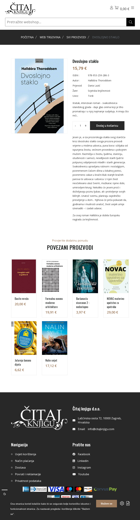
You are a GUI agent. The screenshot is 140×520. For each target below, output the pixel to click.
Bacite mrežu (22, 299)
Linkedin (83, 461)
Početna (27, 37)
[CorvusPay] (105, 489)
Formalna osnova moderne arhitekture (54, 303)
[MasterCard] (69, 489)
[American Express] (25, 489)
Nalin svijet (51, 360)
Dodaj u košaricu (107, 126)
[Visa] (56, 489)
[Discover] (88, 489)
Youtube (83, 474)
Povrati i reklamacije (28, 474)
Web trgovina (50, 37)
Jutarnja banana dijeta (23, 362)
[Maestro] (78, 489)
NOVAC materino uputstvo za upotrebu (115, 303)
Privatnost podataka (28, 481)
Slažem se (106, 503)
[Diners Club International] (38, 489)
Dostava (20, 467)
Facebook (84, 454)
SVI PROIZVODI (76, 37)
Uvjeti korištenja (25, 454)
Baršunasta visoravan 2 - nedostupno (83, 303)
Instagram (84, 467)
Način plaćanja (24, 461)
